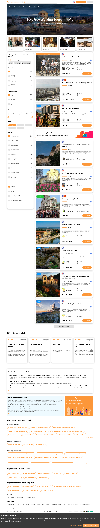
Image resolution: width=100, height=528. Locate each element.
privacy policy (32, 520)
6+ (20, 128)
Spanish (21, 104)
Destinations (11, 504)
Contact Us (26, 504)
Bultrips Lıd (68, 237)
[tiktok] (56, 512)
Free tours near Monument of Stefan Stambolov (21, 454)
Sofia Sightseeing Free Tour (71, 199)
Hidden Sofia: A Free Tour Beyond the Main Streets (76, 145)
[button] (15, 43)
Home (10, 7)
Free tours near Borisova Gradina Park (62, 461)
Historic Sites (21, 168)
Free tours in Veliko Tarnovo (30, 490)
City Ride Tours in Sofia (29, 473)
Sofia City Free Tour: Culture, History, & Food (77, 83)
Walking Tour (21, 140)
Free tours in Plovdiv (13, 486)
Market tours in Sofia (79, 434)
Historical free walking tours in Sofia (40, 427)
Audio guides (21, 159)
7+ (12, 128)
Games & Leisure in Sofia (15, 477)
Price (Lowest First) (16, 200)
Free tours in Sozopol (14, 490)
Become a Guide (81, 2)
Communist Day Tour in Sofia (72, 304)
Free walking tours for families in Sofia (40, 431)
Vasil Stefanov (69, 94)
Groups (33, 504)
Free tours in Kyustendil (59, 486)
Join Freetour (11, 497)
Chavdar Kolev (69, 185)
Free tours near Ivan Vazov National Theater (20, 457)
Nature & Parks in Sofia (44, 473)
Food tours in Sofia (41, 444)
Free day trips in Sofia (14, 444)
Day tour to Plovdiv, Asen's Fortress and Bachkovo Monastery (75, 277)
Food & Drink (21, 145)
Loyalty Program (12, 508)
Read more (11, 391)
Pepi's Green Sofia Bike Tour (70, 69)
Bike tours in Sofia (28, 444)
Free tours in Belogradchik (43, 486)
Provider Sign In (20, 497)
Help (38, 504)
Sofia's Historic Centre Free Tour (72, 173)
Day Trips (21, 154)
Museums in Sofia (28, 434)
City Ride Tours (21, 150)
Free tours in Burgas (27, 486)
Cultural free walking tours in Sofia (17, 431)
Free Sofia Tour (69, 211)
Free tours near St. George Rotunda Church (46, 457)
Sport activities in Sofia (60, 431)
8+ (28, 125)
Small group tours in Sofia (64, 434)
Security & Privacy (56, 504)
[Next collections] (91, 42)
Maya (67, 120)
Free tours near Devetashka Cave (40, 461)
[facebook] (47, 512)
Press (47, 504)
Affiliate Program (31, 497)
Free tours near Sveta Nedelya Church (76, 454)
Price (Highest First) (16, 196)
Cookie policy (76, 504)
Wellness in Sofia (43, 477)
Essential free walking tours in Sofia (17, 427)
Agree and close (91, 525)
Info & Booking (87, 73)
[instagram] (44, 512)
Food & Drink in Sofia (13, 473)
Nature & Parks (21, 172)
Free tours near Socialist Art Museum (18, 461)
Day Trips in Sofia (58, 473)
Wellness (21, 177)
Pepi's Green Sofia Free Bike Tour (73, 57)
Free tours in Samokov (75, 486)
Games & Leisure (21, 163)
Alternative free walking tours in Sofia (63, 427)
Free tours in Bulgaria (22, 7)
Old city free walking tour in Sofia (45, 434)
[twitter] (53, 512)
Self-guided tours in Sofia (76, 431)
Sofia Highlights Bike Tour (70, 108)
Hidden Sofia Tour (70, 159)
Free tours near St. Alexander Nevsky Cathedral (50, 454)
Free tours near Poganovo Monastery (71, 457)
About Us (18, 504)
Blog (43, 504)
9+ (20, 125)
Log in (90, 2)
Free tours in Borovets (47, 490)
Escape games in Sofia (14, 434)
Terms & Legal (66, 504)
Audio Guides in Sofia (71, 473)
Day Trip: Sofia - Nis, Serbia (71, 225)
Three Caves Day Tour (69, 250)
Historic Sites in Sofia (30, 477)
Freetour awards (86, 504)
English (21, 99)
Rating (12, 191)
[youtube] (50, 512)
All (12, 125)
